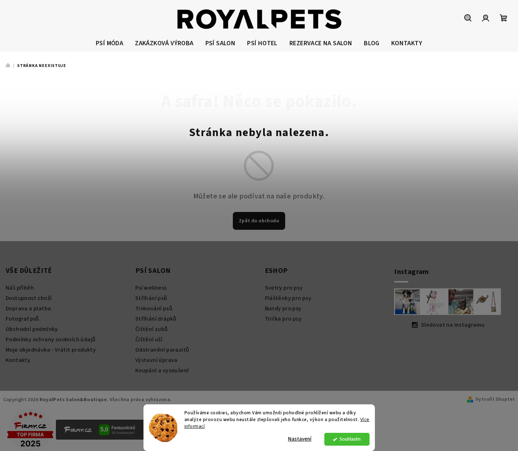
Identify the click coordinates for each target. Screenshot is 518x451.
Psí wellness (151, 288)
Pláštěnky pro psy (288, 298)
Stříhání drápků (156, 319)
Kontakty (18, 360)
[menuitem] (109, 43)
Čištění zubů (151, 329)
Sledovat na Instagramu (453, 325)
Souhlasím (350, 439)
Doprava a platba (28, 308)
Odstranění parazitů (162, 350)
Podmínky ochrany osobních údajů (50, 339)
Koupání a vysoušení (162, 370)
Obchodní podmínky (32, 329)
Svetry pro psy (284, 288)
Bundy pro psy (283, 308)
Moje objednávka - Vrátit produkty (51, 350)
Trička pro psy (283, 319)
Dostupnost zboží (29, 298)
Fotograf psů (22, 319)
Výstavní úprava (156, 360)
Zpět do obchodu (259, 220)
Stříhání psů (151, 298)
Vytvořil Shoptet (495, 399)
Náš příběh (20, 288)
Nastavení (300, 439)
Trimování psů (153, 308)
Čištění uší (148, 339)
